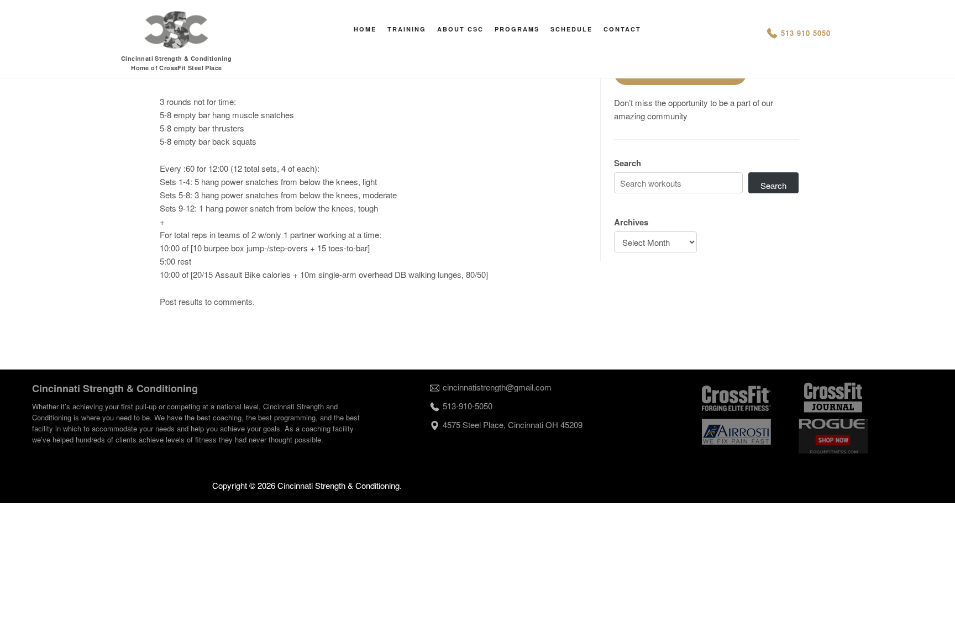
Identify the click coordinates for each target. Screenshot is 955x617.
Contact (622, 29)
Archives (631, 222)
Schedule (571, 29)
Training (406, 29)
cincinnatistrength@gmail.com (497, 387)
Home (365, 29)
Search (627, 163)
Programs (517, 29)
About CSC (460, 29)
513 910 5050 (806, 33)
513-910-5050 (467, 406)
